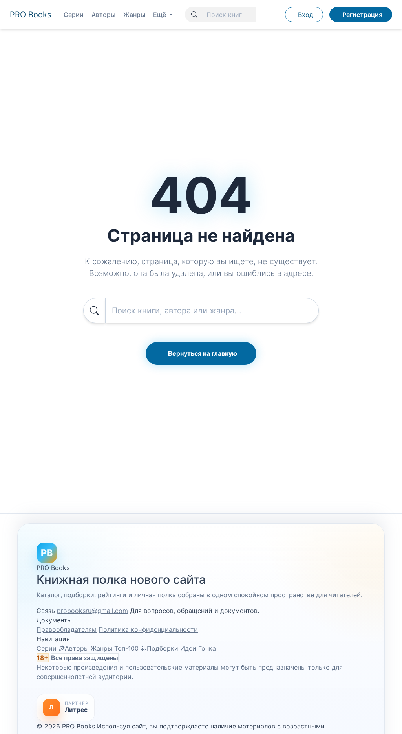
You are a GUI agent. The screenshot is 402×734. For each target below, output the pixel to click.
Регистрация (362, 14)
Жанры (134, 14)
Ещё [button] (160, 14)
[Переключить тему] (275, 14)
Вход (305, 14)
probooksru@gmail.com (92, 610)
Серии (74, 14)
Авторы (103, 14)
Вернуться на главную (202, 353)
